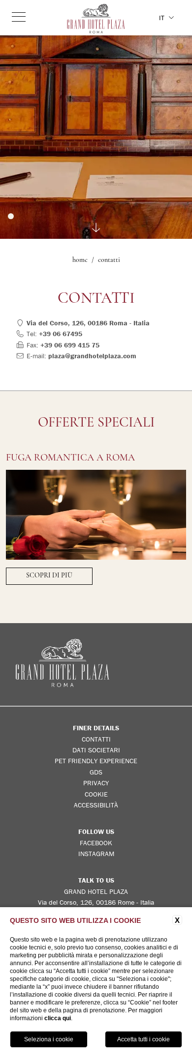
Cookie (96, 794)
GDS (96, 772)
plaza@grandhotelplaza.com (92, 355)
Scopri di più (49, 575)
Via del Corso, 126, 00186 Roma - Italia (88, 322)
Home (80, 260)
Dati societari (96, 749)
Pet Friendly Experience (96, 760)
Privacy (96, 782)
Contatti (109, 260)
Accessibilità (96, 805)
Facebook (96, 842)
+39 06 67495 (60, 333)
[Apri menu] (19, 17)
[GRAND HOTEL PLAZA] (96, 18)
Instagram (96, 853)
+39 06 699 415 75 (69, 345)
